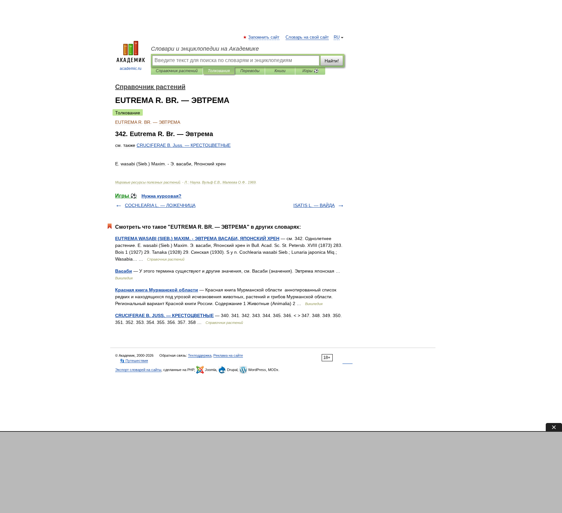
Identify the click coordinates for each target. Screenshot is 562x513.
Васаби (123, 271)
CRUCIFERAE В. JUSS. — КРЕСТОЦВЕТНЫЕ (164, 315)
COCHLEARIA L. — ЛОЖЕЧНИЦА (160, 205)
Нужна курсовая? (161, 196)
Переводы (250, 71)
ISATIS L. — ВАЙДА (314, 205)
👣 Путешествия (134, 361)
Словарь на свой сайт (307, 37)
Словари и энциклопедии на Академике (205, 48)
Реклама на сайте (228, 355)
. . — (184, 145)
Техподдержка (199, 355)
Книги (280, 71)
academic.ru (130, 68)
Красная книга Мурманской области (156, 289)
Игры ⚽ (310, 71)
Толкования (219, 71)
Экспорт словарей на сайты (138, 370)
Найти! (332, 60)
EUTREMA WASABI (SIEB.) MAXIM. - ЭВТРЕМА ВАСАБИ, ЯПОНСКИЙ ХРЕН (197, 238)
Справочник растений (177, 71)
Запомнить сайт (264, 37)
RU (337, 37)
